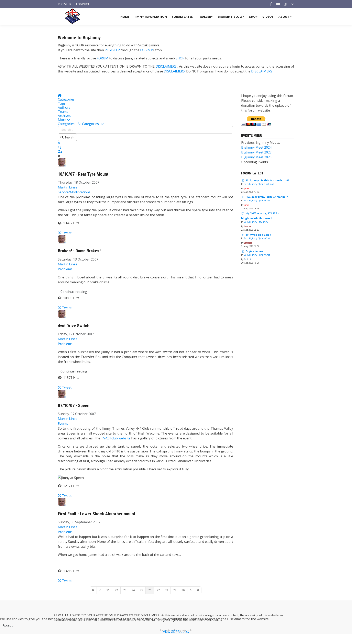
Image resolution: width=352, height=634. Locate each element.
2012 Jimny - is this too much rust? (267, 180)
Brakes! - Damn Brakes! (79, 251)
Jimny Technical (266, 184)
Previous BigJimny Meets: (260, 142)
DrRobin (248, 259)
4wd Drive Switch (73, 325)
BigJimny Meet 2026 (256, 157)
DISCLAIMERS (166, 66)
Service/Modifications (74, 192)
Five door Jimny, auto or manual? (266, 197)
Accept (8, 625)
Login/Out (84, 4)
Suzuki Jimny (250, 184)
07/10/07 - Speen (73, 405)
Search (68, 137)
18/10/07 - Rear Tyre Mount (83, 174)
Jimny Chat (264, 200)
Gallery (206, 16)
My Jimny (263, 221)
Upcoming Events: (254, 162)
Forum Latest (183, 16)
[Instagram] (285, 4)
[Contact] (292, 4)
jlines (246, 188)
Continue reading (73, 291)
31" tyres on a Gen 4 (258, 235)
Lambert (248, 226)
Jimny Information (150, 16)
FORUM (102, 58)
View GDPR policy (176, 631)
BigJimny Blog (231, 17)
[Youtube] (278, 4)
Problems (65, 269)
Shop (253, 16)
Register (64, 4)
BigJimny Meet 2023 (256, 152)
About (285, 17)
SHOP (180, 58)
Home (125, 16)
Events (63, 423)
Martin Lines (67, 187)
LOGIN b (146, 50)
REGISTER (112, 50)
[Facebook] (271, 4)
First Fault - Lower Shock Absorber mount (96, 514)
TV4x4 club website (115, 438)
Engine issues (254, 251)
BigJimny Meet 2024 (256, 147)
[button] (145, 120)
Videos (268, 16)
